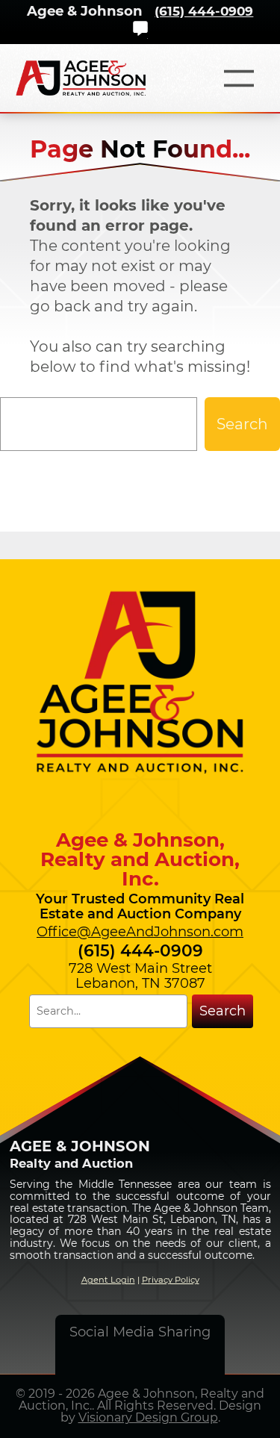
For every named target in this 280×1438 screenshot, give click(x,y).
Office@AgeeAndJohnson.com (140, 932)
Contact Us (140, 28)
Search (242, 424)
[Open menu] (239, 78)
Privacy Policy (170, 1279)
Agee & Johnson (85, 10)
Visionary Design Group (148, 1417)
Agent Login (108, 1279)
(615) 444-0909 (204, 11)
